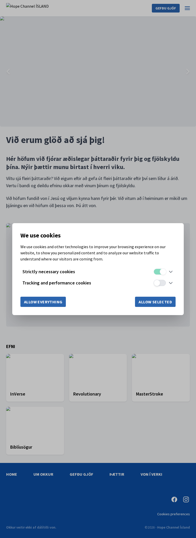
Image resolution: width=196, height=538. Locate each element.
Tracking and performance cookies (56, 283)
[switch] (160, 272)
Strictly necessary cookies (48, 271)
